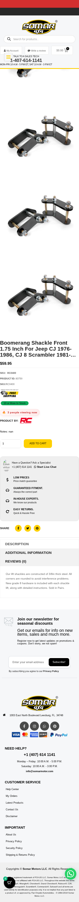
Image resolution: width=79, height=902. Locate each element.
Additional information (28, 553)
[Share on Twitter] (27, 528)
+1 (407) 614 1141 (39, 754)
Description (17, 544)
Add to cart (38, 443)
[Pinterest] (54, 726)
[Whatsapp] (44, 726)
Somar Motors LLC (35, 868)
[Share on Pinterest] (37, 528)
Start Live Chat (46, 466)
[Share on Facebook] (18, 528)
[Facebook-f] (24, 726)
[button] (70, 874)
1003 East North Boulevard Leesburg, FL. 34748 (36, 715)
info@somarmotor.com (39, 771)
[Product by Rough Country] (26, 421)
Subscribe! (59, 661)
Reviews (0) (15, 561)
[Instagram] (34, 726)
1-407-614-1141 (26, 60)
